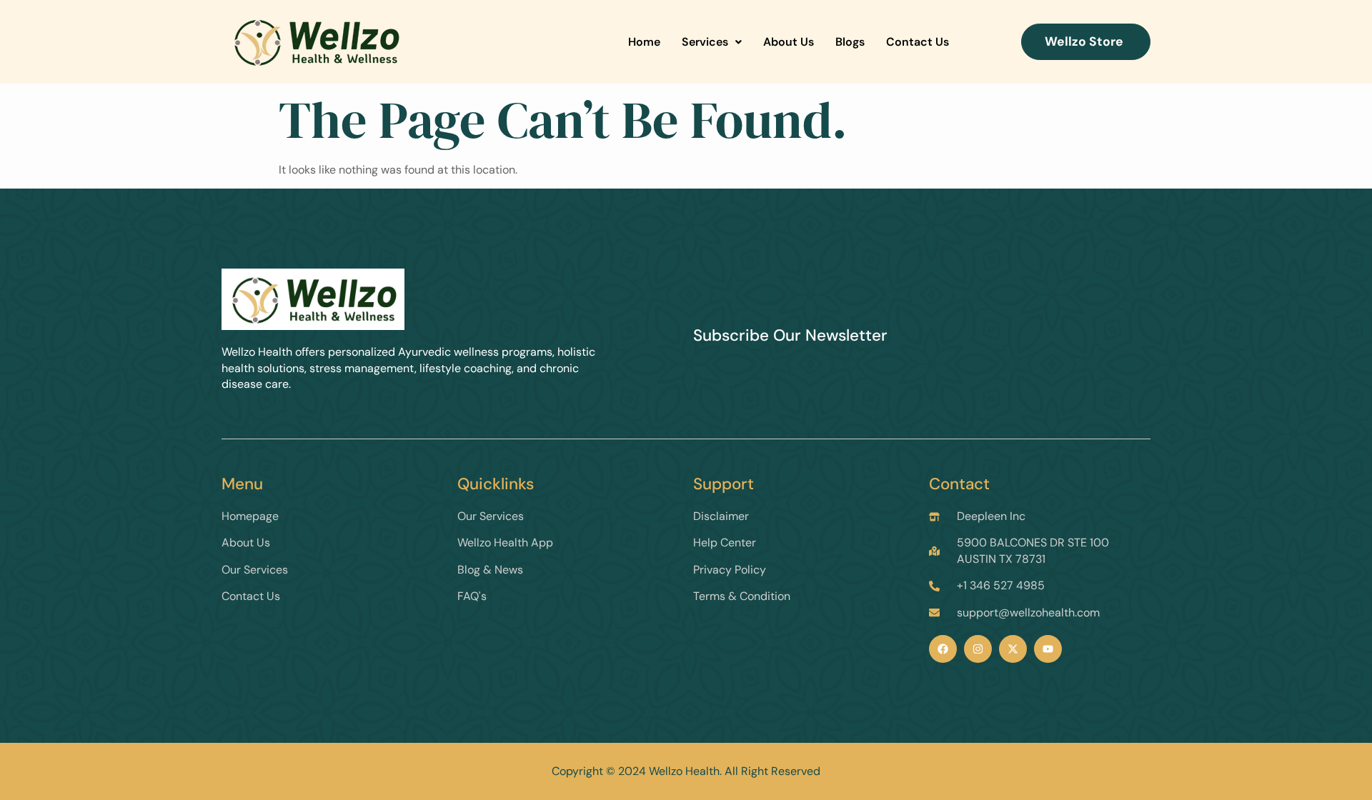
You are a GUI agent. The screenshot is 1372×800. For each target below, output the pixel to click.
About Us (788, 41)
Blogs (850, 41)
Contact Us (917, 41)
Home (644, 41)
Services (705, 41)
